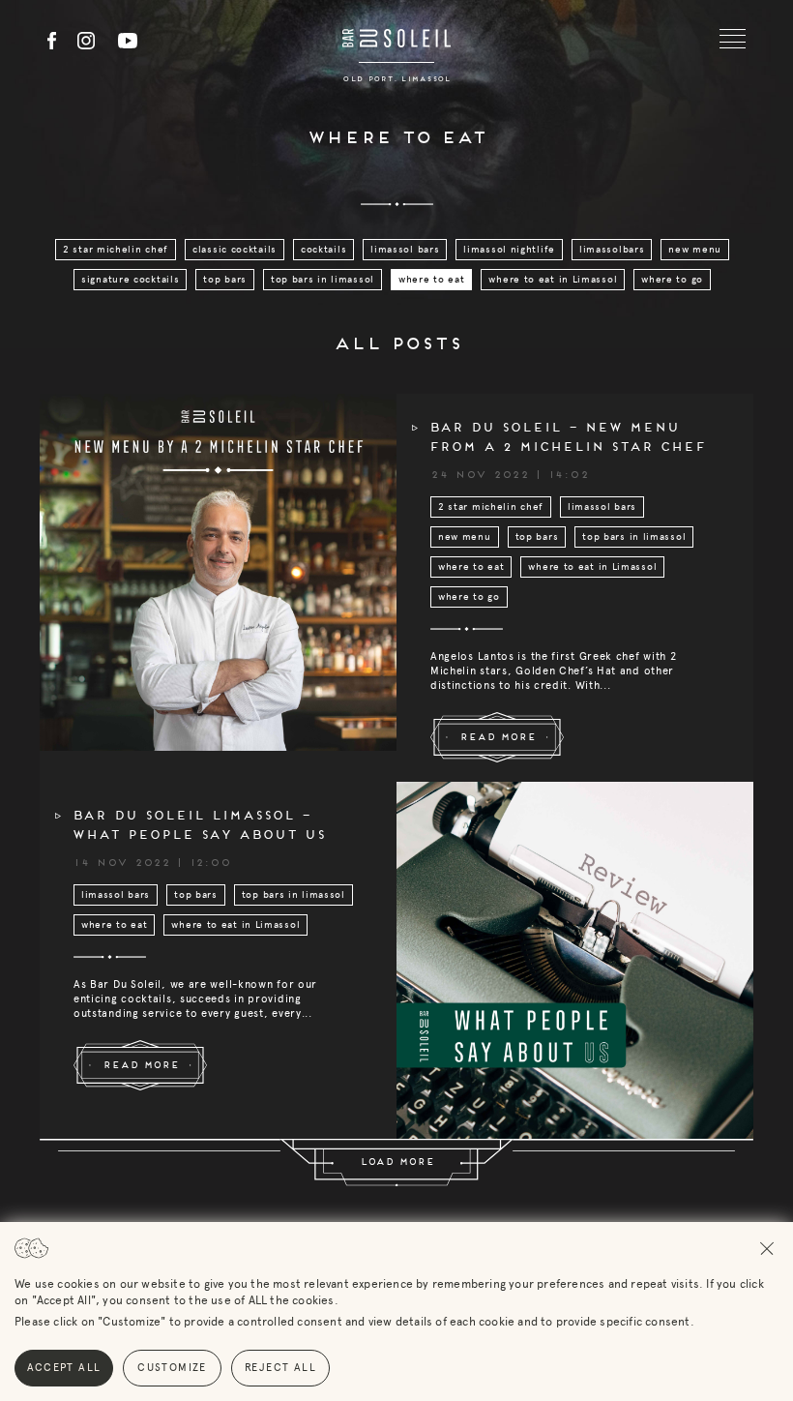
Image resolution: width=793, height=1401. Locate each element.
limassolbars (611, 249)
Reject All (280, 1367)
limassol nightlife (509, 249)
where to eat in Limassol (552, 279)
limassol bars (404, 249)
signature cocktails (130, 279)
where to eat (431, 279)
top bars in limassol (322, 279)
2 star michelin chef (115, 249)
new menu (694, 249)
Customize (172, 1367)
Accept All (64, 1367)
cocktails (323, 249)
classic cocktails (234, 249)
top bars (225, 279)
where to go (672, 279)
